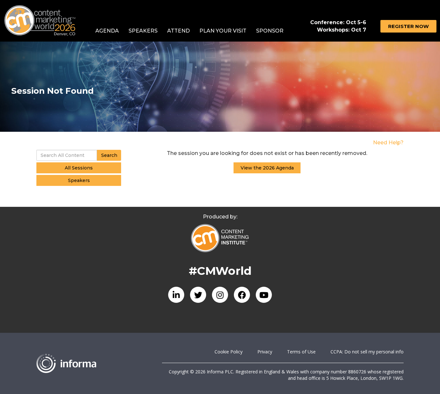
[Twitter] (198, 295)
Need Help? (388, 142)
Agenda (107, 31)
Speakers (143, 31)
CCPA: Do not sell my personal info (367, 352)
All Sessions (79, 168)
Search (109, 155)
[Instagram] (220, 295)
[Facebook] (242, 295)
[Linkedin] (176, 295)
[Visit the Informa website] (94, 363)
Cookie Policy (229, 352)
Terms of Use (301, 352)
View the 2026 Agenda (267, 168)
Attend (178, 31)
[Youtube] (264, 295)
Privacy (264, 352)
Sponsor (269, 31)
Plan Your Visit (222, 31)
